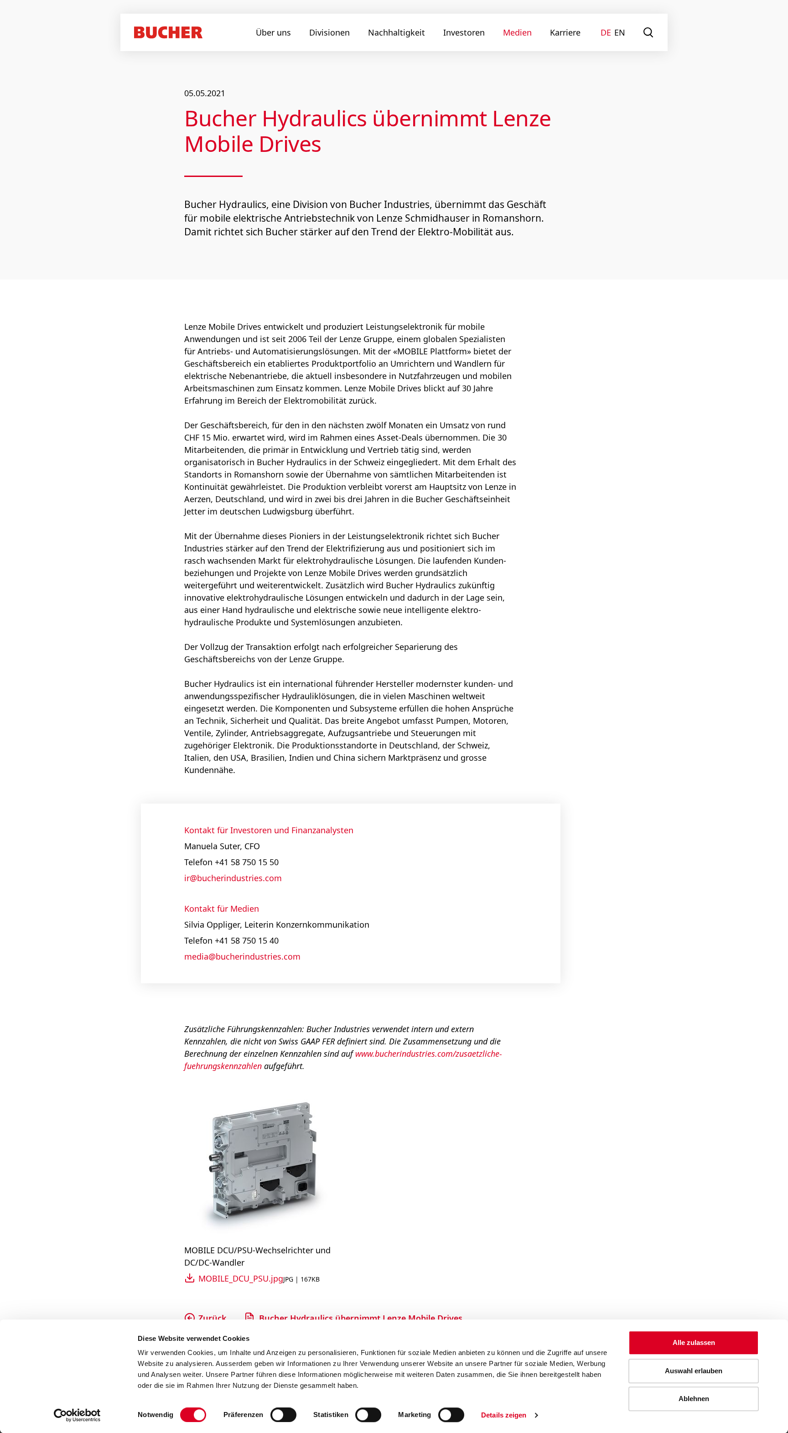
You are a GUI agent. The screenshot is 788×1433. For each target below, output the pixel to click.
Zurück (212, 1318)
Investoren (464, 32)
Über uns (273, 32)
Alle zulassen (694, 1342)
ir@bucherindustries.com (233, 877)
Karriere (565, 32)
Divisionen (329, 32)
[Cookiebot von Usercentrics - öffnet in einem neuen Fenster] (77, 1415)
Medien (517, 32)
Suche (648, 32)
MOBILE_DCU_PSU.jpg (240, 1278)
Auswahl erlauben (693, 1371)
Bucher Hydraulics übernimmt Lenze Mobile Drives (360, 1318)
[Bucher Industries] (168, 32)
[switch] (277, 1414)
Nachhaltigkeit (396, 32)
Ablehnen (694, 1398)
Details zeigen (503, 1415)
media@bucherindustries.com (242, 956)
